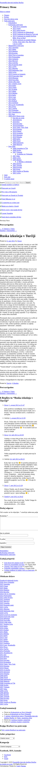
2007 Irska (16, 156)
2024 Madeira (13, 51)
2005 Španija (17, 164)
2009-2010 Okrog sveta (16, 116)
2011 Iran (11, 114)
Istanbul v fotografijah (8, 231)
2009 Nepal (16, 141)
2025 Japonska (13, 47)
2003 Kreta (16, 169)
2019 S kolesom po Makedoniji (23, 32)
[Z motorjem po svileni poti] (9, 203)
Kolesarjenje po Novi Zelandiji (21, 712)
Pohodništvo (12, 23)
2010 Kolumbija (18, 125)
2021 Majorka (13, 68)
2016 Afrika (12, 87)
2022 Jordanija (13, 59)
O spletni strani (9, 179)
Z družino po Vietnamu (24, 154)
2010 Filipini (17, 131)
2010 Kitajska (17, 129)
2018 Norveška (13, 80)
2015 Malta (12, 91)
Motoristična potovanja (16, 46)
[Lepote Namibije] (6, 213)
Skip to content (5, 11)
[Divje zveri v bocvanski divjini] (11, 210)
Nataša (6, 497)
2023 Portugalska (14, 57)
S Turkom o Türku (7, 229)
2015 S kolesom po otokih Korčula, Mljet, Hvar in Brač (24, 37)
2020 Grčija (12, 72)
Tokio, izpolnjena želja (24, 718)
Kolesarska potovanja (15, 25)
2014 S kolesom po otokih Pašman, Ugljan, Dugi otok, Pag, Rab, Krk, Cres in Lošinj (24, 42)
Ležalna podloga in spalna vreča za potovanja (19, 570)
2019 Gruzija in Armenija (16, 74)
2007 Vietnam (17, 152)
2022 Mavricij (13, 61)
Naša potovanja (9, 21)
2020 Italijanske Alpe (15, 70)
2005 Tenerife (17, 165)
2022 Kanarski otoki (15, 65)
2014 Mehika (12, 93)
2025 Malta (12, 49)
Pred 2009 (11, 146)
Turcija (9, 383)
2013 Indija (12, 99)
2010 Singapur (17, 135)
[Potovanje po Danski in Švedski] (11, 195)
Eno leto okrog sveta (11, 19)
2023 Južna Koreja (19, 30)
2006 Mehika (17, 160)
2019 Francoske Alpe (15, 76)
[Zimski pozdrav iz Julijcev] (9, 185)
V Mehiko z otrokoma (24, 162)
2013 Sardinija (13, 103)
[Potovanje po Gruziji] (8, 188)
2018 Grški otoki (14, 82)
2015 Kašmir (12, 89)
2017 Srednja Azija (14, 84)
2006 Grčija (17, 158)
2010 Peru (16, 122)
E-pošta (2, 539)
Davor (19, 241)
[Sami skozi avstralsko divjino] (10, 217)
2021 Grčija (12, 66)
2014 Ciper (12, 97)
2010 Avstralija (18, 133)
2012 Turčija (12, 108)
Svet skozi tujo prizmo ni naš (13, 563)
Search (2, 182)
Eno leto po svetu (18, 118)
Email (6, 758)
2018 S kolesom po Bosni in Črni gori (25, 34)
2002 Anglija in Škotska (21, 171)
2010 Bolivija (17, 120)
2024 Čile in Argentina (16, 55)
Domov (6, 15)
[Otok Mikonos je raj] (7, 199)
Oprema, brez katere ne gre (13, 566)
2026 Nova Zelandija (20, 26)
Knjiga (6, 17)
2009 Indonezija (18, 143)
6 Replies (15, 383)
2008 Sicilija (17, 150)
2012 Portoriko (13, 110)
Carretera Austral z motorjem (20, 720)
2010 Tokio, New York (20, 127)
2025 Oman (17, 28)
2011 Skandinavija (14, 112)
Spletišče (3, 543)
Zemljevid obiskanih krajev (9, 580)
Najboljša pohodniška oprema (14, 568)
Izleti (5, 175)
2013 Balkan (12, 101)
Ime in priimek (5, 533)
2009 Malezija (17, 144)
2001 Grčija (17, 173)
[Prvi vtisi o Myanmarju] (8, 192)
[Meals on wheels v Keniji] (9, 206)
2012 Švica (12, 106)
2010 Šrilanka (17, 137)
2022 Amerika (13, 63)
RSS (5, 757)
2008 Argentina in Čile (20, 148)
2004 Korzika (17, 167)
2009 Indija (16, 139)
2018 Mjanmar (13, 78)
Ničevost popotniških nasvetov (14, 564)
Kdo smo (7, 177)
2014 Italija (12, 95)
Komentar (4, 516)
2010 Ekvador (17, 124)
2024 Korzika (13, 53)
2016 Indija (12, 85)
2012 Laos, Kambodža (16, 105)
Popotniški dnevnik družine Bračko (12, 2)
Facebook (7, 755)
